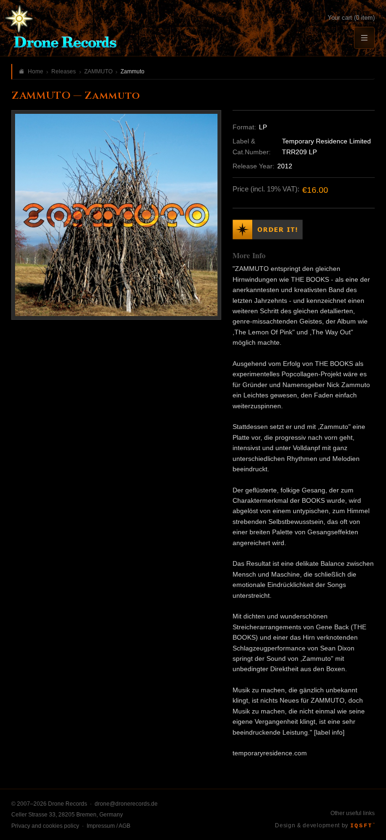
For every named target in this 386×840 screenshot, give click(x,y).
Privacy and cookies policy (45, 826)
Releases (63, 71)
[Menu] (364, 38)
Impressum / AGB (108, 826)
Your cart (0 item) (351, 17)
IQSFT (362, 826)
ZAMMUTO (98, 71)
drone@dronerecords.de (126, 803)
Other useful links (352, 813)
